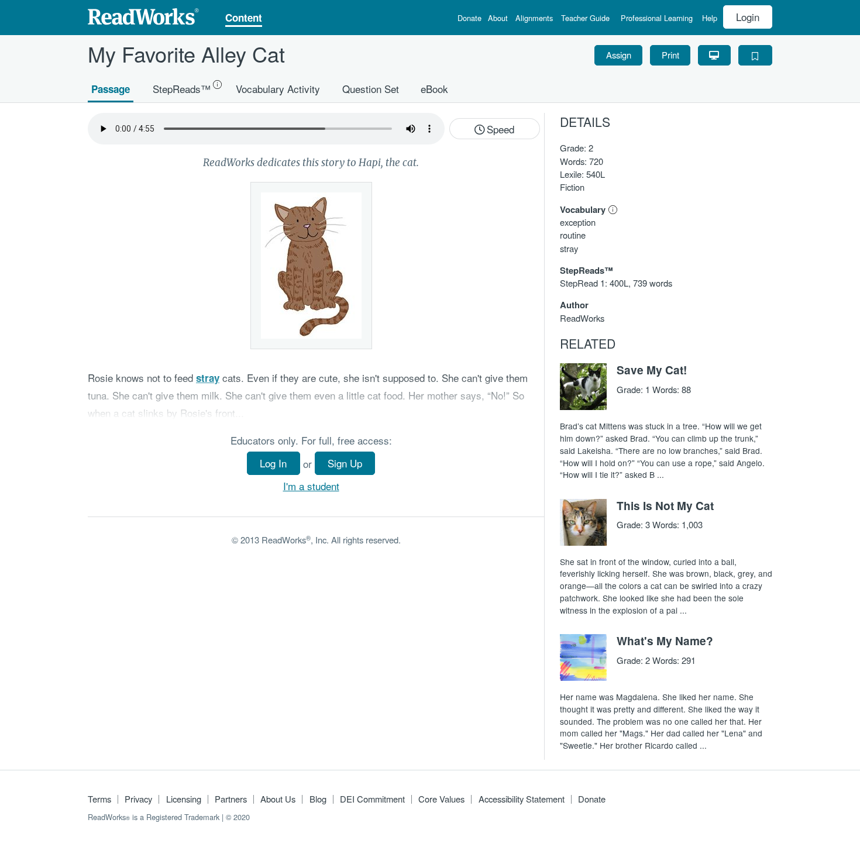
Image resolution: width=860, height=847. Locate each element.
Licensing (183, 799)
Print (670, 55)
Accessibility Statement (522, 799)
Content (243, 19)
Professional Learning (657, 19)
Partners (231, 799)
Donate (469, 19)
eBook (434, 88)
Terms (99, 799)
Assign (618, 55)
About (498, 19)
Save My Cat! (652, 369)
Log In (273, 463)
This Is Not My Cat (665, 505)
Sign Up (345, 463)
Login (747, 16)
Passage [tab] (110, 88)
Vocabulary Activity (278, 88)
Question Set (370, 88)
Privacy (138, 799)
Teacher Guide (585, 19)
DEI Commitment (372, 799)
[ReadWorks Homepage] (143, 15)
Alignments (534, 19)
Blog (317, 799)
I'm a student (311, 485)
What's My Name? (665, 640)
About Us (277, 799)
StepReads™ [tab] (182, 88)
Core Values (441, 799)
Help (709, 19)
